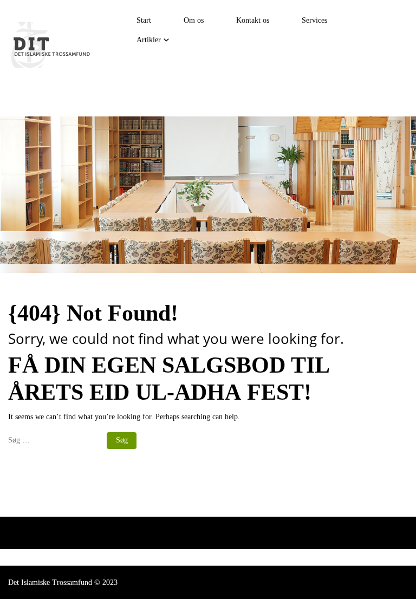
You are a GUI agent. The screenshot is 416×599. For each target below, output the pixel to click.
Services (314, 20)
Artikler (148, 40)
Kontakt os (252, 20)
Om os (194, 20)
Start (143, 20)
